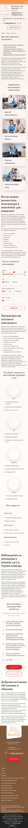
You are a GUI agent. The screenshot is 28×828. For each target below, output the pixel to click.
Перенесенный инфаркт (12, 184)
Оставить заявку (14, 667)
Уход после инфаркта (6, 800)
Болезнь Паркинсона (11, 115)
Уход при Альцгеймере (7, 788)
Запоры (7, 187)
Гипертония (8, 160)
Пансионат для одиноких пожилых (10, 795)
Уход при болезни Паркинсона (9, 790)
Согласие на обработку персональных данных (13, 778)
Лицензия (3, 775)
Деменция (8, 139)
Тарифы (3, 768)
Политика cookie (16, 823)
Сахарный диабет (10, 163)
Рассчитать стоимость (14, 674)
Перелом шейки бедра (7, 792)
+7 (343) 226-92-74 (10, 23)
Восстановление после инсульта (9, 798)
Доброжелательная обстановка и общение (14, 54)
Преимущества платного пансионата (13, 49)
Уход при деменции (6, 785)
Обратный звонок (14, 27)
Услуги (3, 770)
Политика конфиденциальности (9, 780)
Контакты (3, 773)
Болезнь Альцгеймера (11, 136)
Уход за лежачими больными (8, 783)
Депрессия (8, 112)
